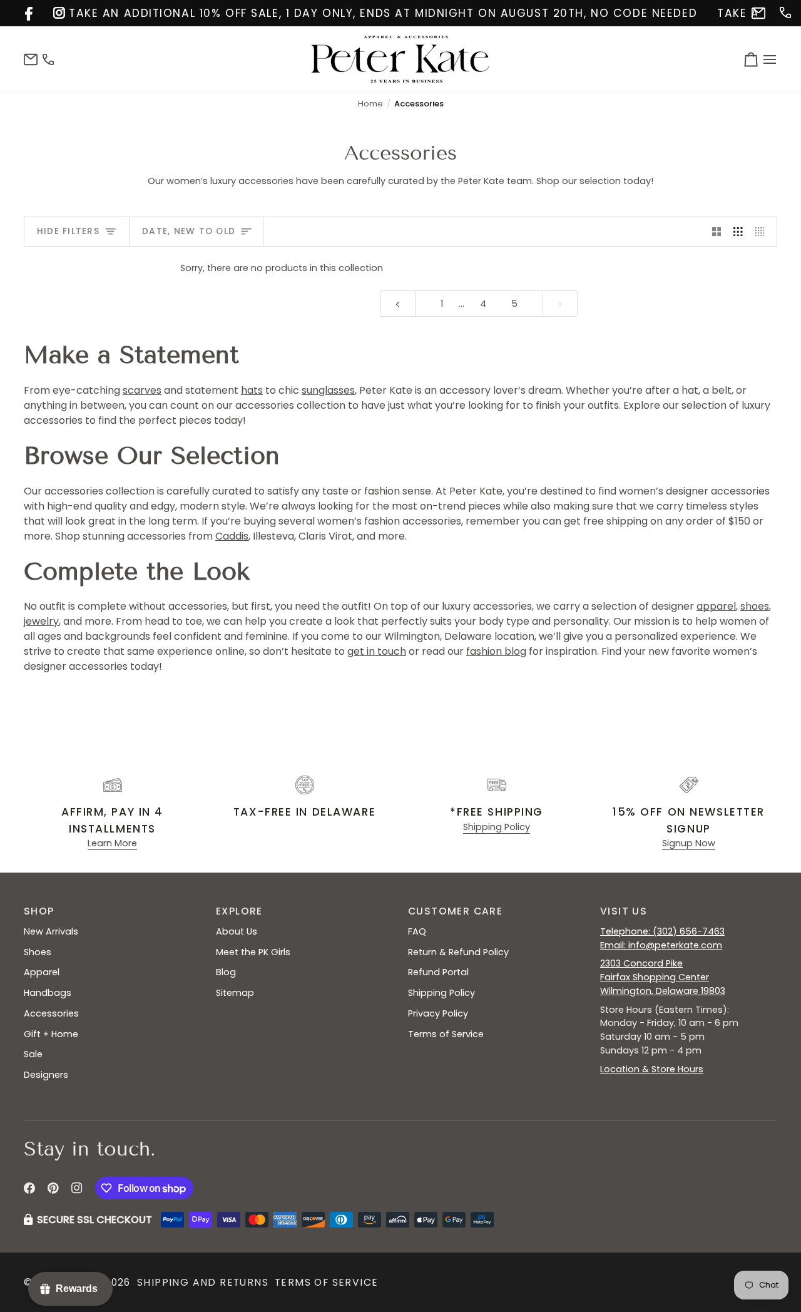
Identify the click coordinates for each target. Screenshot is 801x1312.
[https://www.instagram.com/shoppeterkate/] (58, 11)
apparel (716, 606)
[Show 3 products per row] (738, 231)
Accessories (51, 1013)
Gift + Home (51, 1034)
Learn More (112, 843)
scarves (142, 390)
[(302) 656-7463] (784, 11)
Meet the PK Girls (253, 952)
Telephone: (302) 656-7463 (662, 931)
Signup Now (688, 843)
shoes (754, 606)
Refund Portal (438, 972)
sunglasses (328, 390)
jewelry (41, 621)
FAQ (417, 931)
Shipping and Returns (202, 1282)
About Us (236, 931)
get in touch (376, 651)
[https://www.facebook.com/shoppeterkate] (29, 11)
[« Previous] (398, 303)
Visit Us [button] (623, 911)
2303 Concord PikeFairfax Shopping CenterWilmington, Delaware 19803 (662, 977)
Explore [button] (239, 911)
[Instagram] (77, 1188)
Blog (226, 972)
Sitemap (235, 993)
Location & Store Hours (651, 1069)
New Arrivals (51, 931)
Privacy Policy (438, 1013)
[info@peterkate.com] (756, 11)
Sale (33, 1054)
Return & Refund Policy (458, 952)
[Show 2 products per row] (717, 231)
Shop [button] (39, 911)
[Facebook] (29, 1188)
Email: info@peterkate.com (661, 945)
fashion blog (496, 651)
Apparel (41, 972)
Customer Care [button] (455, 911)
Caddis (231, 536)
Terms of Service (446, 1034)
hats (252, 390)
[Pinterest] (53, 1188)
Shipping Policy (496, 827)
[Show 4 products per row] (763, 231)
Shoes (37, 952)
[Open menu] (767, 59)
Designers (46, 1075)
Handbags (47, 993)
